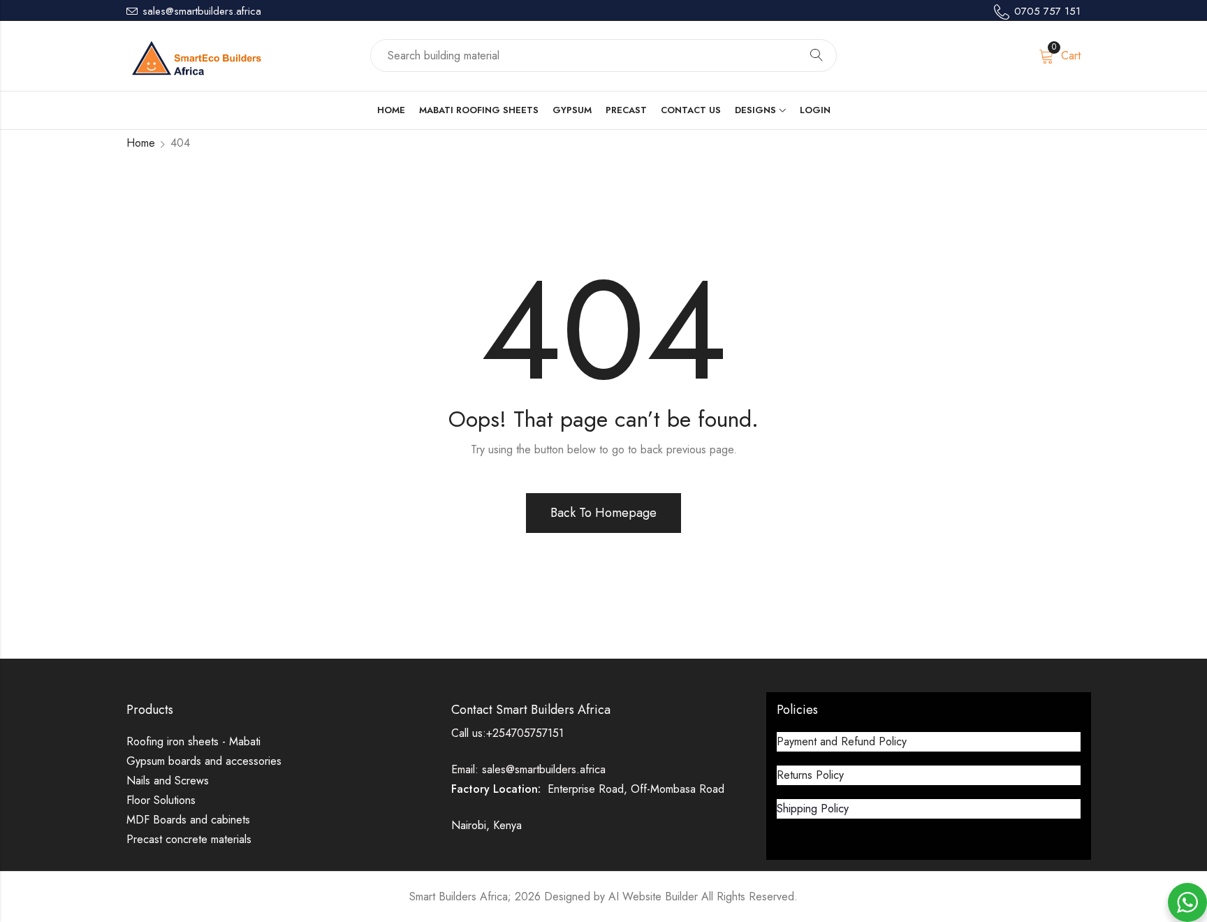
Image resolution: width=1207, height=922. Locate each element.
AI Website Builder (653, 896)
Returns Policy (810, 775)
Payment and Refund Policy (842, 741)
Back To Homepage (603, 513)
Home (140, 143)
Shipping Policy (813, 808)
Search (816, 56)
